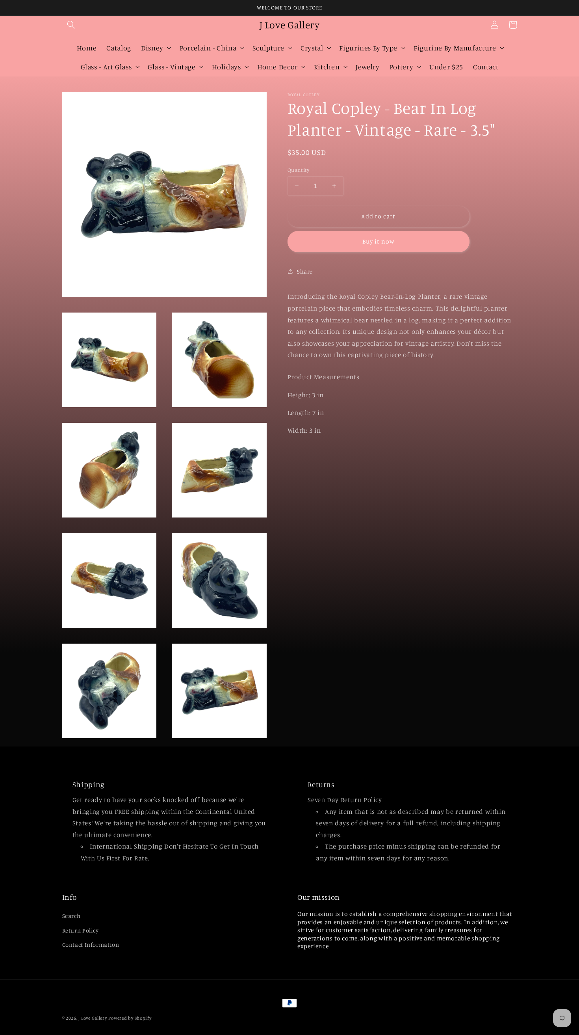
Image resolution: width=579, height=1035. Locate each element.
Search (71, 915)
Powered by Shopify (129, 1018)
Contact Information (90, 944)
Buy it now (378, 241)
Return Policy (80, 930)
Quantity (298, 169)
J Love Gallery (92, 1018)
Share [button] (305, 271)
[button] (71, 25)
